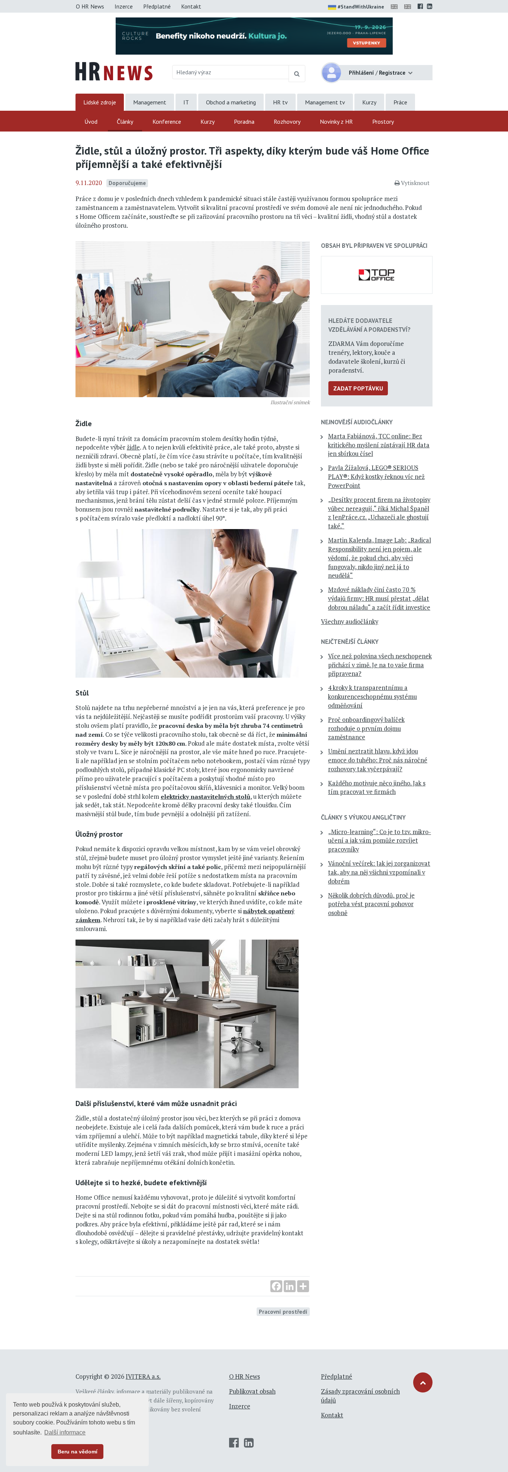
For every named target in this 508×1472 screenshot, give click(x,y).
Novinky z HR (336, 121)
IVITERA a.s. (143, 1376)
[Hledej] (297, 73)
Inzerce (124, 6)
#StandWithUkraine (361, 6)
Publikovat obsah (252, 1391)
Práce (400, 102)
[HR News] (113, 70)
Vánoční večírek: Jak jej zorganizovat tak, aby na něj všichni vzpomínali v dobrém (379, 872)
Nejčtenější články (350, 642)
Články (125, 121)
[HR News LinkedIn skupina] (430, 6)
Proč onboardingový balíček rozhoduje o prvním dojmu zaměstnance (366, 729)
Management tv (325, 102)
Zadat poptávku (358, 388)
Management (149, 102)
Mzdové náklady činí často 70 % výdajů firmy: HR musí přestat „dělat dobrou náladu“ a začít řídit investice (379, 599)
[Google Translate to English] (409, 6)
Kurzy (369, 102)
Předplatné (157, 6)
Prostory (383, 121)
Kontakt (191, 6)
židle (133, 447)
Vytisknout (415, 183)
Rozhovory (287, 121)
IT (186, 102)
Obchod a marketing (231, 102)
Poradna (244, 121)
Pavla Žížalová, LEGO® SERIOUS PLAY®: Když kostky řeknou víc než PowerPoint (376, 477)
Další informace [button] (65, 1432)
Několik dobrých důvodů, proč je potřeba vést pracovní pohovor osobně (371, 904)
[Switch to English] (396, 6)
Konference (166, 121)
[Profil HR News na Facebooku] (420, 6)
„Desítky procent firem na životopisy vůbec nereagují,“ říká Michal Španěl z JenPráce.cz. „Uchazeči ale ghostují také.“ (379, 513)
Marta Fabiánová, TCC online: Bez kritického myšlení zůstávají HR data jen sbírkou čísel (379, 445)
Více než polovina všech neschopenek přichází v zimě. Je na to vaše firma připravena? (380, 665)
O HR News (90, 6)
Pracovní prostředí (283, 1311)
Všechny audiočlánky (349, 621)
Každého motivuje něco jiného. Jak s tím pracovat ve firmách (376, 787)
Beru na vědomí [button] (77, 1452)
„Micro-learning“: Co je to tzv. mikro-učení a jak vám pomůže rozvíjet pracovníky (379, 841)
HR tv (280, 102)
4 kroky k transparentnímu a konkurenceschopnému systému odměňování (372, 697)
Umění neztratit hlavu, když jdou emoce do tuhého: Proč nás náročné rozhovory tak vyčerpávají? (377, 760)
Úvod (90, 121)
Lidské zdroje (99, 102)
